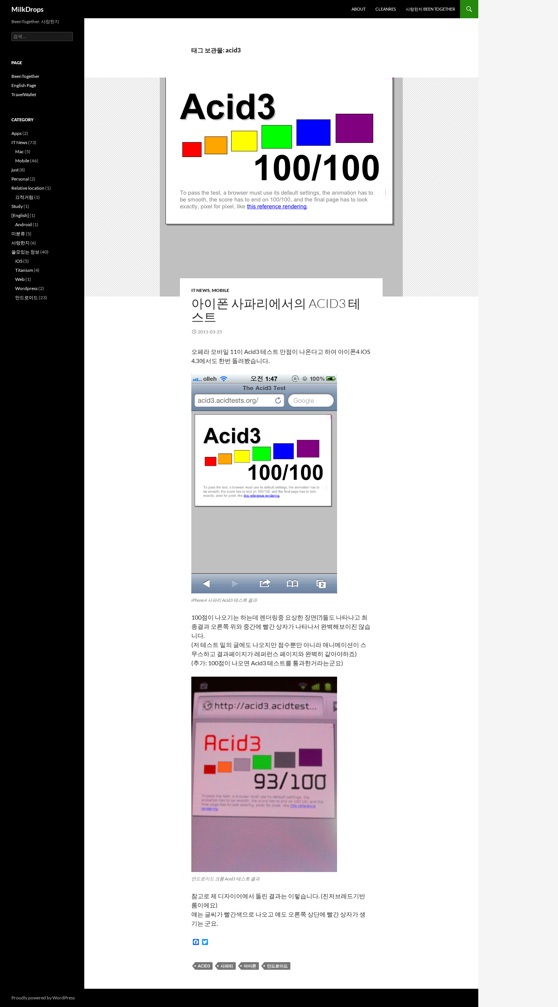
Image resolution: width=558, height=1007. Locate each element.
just (15, 170)
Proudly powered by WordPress (43, 998)
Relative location (27, 188)
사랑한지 (20, 243)
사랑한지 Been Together (430, 8)
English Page (23, 85)
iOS (18, 261)
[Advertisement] (41, 433)
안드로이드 (277, 965)
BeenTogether (25, 76)
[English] (20, 215)
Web (20, 279)
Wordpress (26, 288)
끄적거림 (24, 197)
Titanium (24, 270)
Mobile (220, 290)
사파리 (227, 965)
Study (17, 206)
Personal (20, 179)
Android (23, 224)
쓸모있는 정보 (25, 252)
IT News (200, 290)
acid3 (204, 965)
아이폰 (250, 965)
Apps (16, 133)
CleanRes (385, 8)
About (359, 8)
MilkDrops (27, 9)
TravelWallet (23, 94)
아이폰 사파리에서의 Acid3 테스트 (276, 310)
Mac (19, 151)
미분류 (18, 233)
